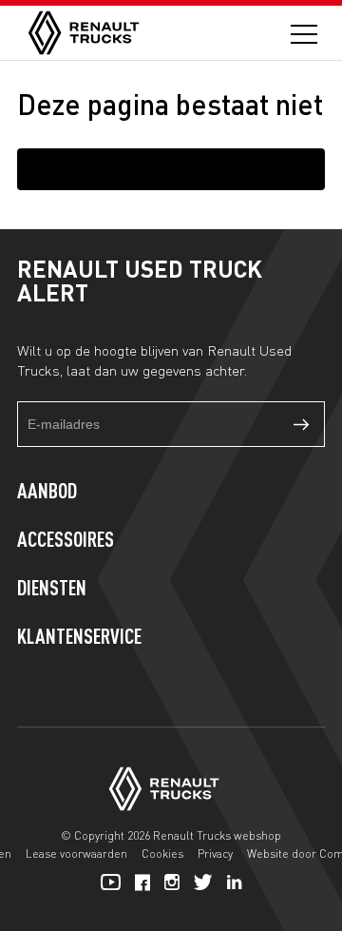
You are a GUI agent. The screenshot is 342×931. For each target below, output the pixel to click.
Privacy (215, 853)
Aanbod (47, 492)
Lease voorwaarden (76, 853)
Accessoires (65, 541)
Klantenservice (79, 638)
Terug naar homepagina (171, 168)
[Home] (83, 33)
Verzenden (302, 424)
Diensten (51, 589)
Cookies (162, 853)
